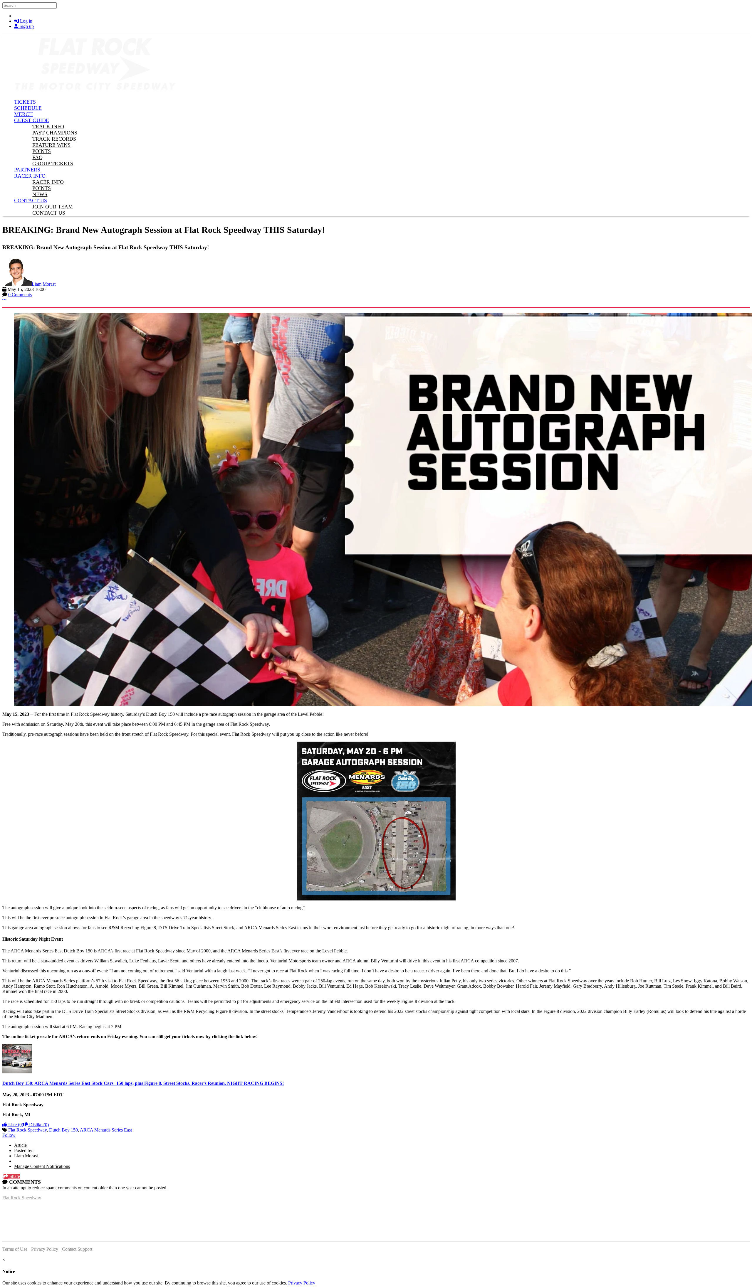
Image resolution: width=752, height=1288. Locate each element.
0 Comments (20, 294)
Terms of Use (14, 1249)
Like (15, 1124)
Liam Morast (44, 284)
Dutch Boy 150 (63, 1129)
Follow (9, 1135)
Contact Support (77, 1249)
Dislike (38, 1124)
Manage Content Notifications (42, 1166)
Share (14, 1176)
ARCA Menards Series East (106, 1129)
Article (20, 1145)
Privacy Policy (44, 1249)
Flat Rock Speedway (27, 1129)
